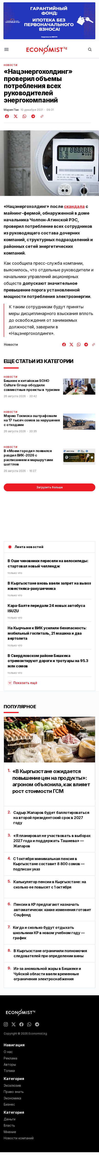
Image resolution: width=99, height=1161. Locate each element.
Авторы (10, 1064)
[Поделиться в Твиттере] (15, 116)
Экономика (12, 1098)
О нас (8, 1052)
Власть (9, 1125)
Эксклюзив (12, 1085)
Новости (10, 65)
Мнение (10, 1132)
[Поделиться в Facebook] (7, 116)
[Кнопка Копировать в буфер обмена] (40, 116)
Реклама (10, 1058)
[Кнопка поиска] (89, 50)
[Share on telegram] (32, 116)
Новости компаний (19, 1138)
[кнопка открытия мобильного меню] (6, 50)
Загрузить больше (49, 487)
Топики (9, 1071)
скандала (74, 206)
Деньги (9, 1119)
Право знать (14, 1092)
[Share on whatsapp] (23, 116)
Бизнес (9, 1104)
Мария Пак (11, 109)
